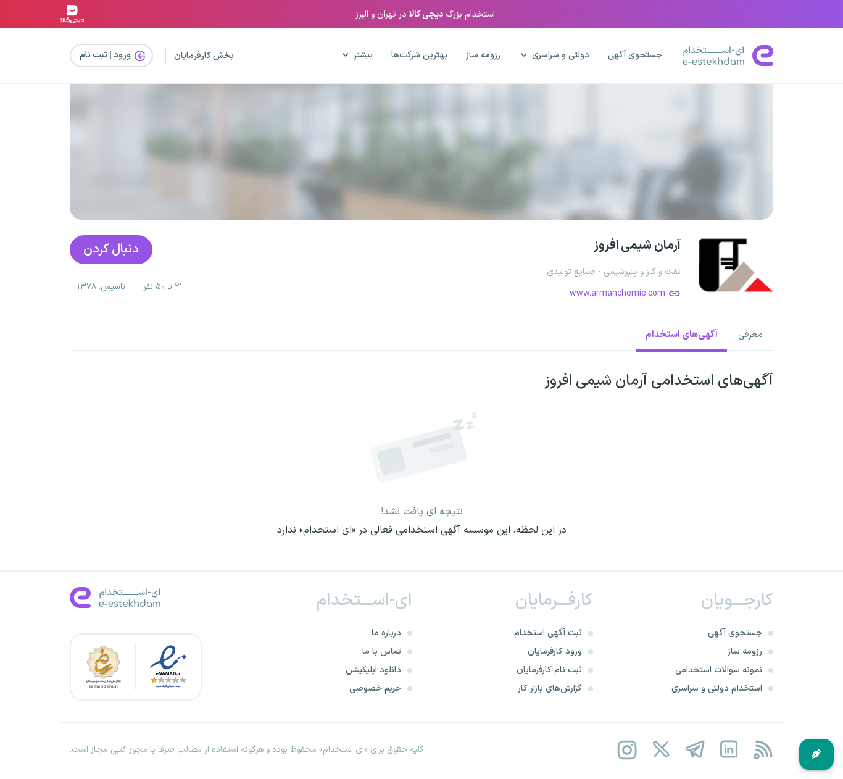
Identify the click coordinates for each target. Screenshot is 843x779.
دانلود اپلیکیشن (373, 670)
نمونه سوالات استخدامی (718, 670)
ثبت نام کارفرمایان (549, 670)
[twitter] (660, 749)
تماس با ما (381, 651)
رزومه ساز (483, 55)
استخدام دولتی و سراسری (716, 688)
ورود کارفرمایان (555, 651)
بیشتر (363, 55)
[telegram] (694, 749)
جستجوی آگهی (635, 55)
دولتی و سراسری (560, 55)
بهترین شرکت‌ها (419, 55)
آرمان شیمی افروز (637, 245)
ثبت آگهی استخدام (548, 633)
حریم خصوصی (375, 688)
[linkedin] (728, 749)
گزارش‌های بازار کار (550, 688)
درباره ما (386, 633)
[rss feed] (762, 749)
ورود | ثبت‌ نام (106, 55)
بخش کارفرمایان (204, 55)
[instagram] (626, 749)
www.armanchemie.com (617, 293)
